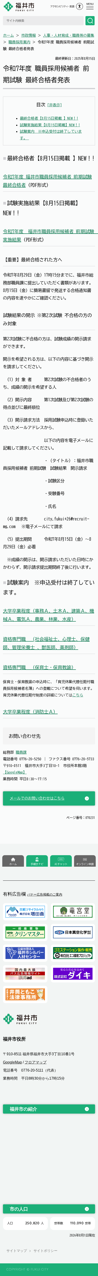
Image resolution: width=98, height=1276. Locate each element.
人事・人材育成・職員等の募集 (68, 35)
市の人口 (19, 1208)
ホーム (8, 35)
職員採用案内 (19, 42)
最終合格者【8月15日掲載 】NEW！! (49, 118)
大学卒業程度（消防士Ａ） (30, 711)
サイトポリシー (45, 1251)
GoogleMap (12, 1062)
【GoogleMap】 (15, 772)
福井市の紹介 (23, 1109)
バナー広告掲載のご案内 (44, 894)
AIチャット (61, 864)
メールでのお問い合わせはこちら (37, 798)
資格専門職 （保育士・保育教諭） (39, 667)
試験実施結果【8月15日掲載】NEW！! (50, 125)
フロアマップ (35, 1062)
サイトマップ (16, 1251)
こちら (77, 695)
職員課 (21, 752)
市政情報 (28, 35)
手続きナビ (37, 864)
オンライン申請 (85, 864)
